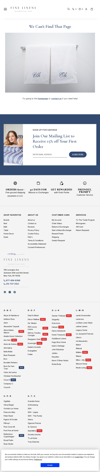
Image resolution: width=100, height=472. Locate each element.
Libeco (78, 337)
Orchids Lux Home (11, 408)
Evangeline (32, 351)
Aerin (6, 323)
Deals (6, 237)
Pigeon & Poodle (10, 419)
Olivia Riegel (9, 405)
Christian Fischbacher (12, 376)
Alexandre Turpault (11, 326)
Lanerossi (80, 319)
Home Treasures (58, 335)
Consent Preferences (36, 247)
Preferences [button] (38, 459)
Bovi (5, 359)
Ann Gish (7, 340)
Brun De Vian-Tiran (9, 367)
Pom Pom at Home (11, 430)
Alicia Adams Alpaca (9, 331)
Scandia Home (34, 401)
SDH (29, 408)
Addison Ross (9, 319)
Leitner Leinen (81, 326)
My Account (56, 220)
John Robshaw (58, 349)
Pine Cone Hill (9, 427)
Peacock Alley (9, 412)
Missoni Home (81, 364)
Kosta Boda (56, 364)
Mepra (78, 356)
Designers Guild (34, 339)
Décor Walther (33, 319)
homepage (43, 98)
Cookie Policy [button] (79, 457)
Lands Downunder (83, 315)
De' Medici (32, 323)
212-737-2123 (12, 284)
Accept (50, 465)
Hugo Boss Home (59, 342)
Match (78, 345)
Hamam (55, 327)
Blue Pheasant (9, 355)
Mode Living (81, 368)
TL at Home (32, 438)
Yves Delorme (33, 442)
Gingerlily (55, 319)
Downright (32, 343)
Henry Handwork (58, 331)
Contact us (32, 223)
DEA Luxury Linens (32, 328)
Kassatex (55, 357)
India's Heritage (58, 346)
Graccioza (56, 323)
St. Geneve (32, 427)
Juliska (54, 353)
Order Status (57, 223)
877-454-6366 (13, 280)
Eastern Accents (34, 347)
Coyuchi (7, 387)
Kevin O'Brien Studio (60, 360)
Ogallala (7, 401)
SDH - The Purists (35, 416)
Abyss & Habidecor (11, 315)
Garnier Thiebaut (58, 316)
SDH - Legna (33, 412)
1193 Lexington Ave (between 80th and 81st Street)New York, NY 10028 (16, 273)
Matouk (79, 348)
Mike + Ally (80, 360)
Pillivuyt (7, 423)
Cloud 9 (7, 380)
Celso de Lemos (10, 372)
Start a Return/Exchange (61, 230)
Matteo (79, 352)
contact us (56, 98)
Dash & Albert (33, 315)
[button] (73, 8)
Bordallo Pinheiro (10, 363)
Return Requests (82, 230)
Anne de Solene (10, 344)
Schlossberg (33, 405)
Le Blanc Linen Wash (84, 323)
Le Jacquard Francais (84, 334)
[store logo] (23, 9)
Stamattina (32, 431)
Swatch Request (58, 240)
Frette (30, 354)
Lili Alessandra (81, 341)
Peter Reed (8, 416)
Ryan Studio (8, 444)
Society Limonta (34, 434)
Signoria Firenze (34, 423)
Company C (8, 384)
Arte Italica (8, 348)
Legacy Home (81, 330)
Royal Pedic (8, 440)
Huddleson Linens (59, 338)
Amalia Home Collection (13, 336)
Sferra (30, 419)
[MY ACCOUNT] (86, 9)
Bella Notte (8, 352)
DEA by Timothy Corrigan (34, 334)
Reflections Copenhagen (9, 435)
